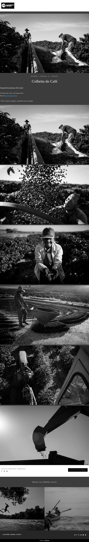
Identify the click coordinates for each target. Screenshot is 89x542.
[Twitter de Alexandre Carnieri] (74, 534)
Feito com (44, 540)
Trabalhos (72, 5)
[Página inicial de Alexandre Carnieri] (11, 6)
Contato (84, 5)
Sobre (78, 5)
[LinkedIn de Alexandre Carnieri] (85, 534)
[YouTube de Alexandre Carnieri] (83, 534)
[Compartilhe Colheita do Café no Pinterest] (7, 471)
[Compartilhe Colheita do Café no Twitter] (4, 471)
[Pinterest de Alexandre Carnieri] (81, 534)
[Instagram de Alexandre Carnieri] (78, 534)
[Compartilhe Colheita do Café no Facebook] (1, 471)
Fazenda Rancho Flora (11, 95)
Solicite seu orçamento (78, 469)
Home (65, 5)
